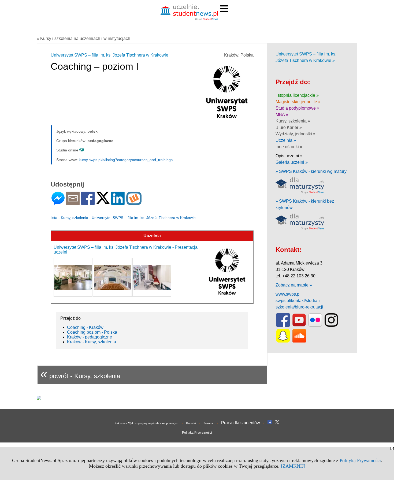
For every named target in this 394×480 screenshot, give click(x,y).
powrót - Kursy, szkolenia (80, 374)
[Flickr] (315, 325)
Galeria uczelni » (292, 162)
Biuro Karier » (289, 127)
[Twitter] (103, 201)
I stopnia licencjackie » (297, 95)
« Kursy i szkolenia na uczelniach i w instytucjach (83, 38)
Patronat (208, 423)
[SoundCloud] (299, 341)
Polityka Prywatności (197, 432)
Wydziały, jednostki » (295, 134)
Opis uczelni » (289, 156)
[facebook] (283, 325)
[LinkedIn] (118, 202)
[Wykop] (134, 202)
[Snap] (283, 341)
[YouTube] (299, 325)
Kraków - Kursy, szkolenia (91, 342)
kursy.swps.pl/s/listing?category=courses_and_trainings (126, 160)
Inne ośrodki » (289, 146)
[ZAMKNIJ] (293, 466)
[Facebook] (88, 202)
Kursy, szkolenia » (293, 121)
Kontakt (191, 423)
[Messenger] (58, 202)
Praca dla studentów (240, 423)
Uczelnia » (286, 140)
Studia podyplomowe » (297, 108)
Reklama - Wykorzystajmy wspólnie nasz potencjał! (147, 423)
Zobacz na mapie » (294, 285)
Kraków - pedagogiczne (89, 337)
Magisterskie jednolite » (298, 101)
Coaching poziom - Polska (92, 332)
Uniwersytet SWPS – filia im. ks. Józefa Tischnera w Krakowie (109, 55)
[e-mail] (73, 202)
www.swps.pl (288, 294)
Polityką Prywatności (360, 460)
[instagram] (331, 325)
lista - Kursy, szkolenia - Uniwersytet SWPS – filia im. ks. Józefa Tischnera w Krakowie (123, 217)
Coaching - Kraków (85, 327)
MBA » (282, 114)
